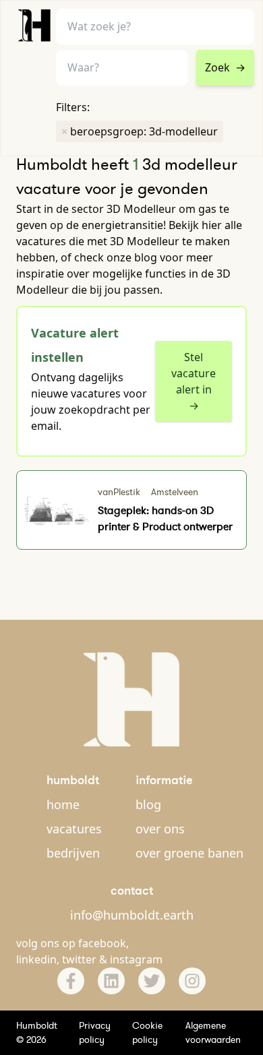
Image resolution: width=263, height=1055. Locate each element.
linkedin (36, 959)
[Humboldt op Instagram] (192, 980)
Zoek (225, 67)
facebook (102, 943)
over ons (160, 829)
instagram (136, 959)
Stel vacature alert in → (193, 381)
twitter (79, 959)
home (63, 804)
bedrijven (73, 853)
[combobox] (122, 68)
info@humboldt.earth (132, 915)
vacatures (74, 829)
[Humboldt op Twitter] (151, 980)
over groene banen (189, 853)
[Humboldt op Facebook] (70, 980)
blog (148, 804)
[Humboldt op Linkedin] (111, 980)
